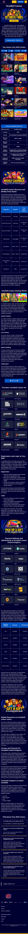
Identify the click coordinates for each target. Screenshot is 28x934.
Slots (23, 50)
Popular (3, 50)
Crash (16, 50)
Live (10, 50)
